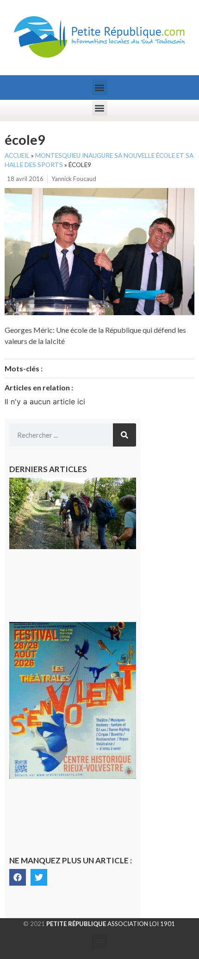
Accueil (17, 155)
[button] (99, 87)
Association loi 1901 (110, 923)
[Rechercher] (124, 435)
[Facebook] (17, 877)
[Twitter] (39, 877)
